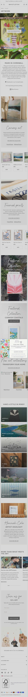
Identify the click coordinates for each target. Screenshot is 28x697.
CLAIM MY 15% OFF (18, 351)
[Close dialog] (1, 340)
